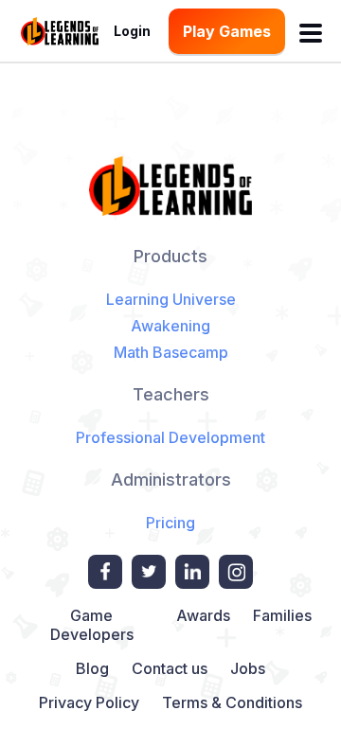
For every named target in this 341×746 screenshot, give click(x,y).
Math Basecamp (171, 352)
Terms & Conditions (232, 702)
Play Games (227, 31)
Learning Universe (171, 299)
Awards (203, 615)
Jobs (247, 668)
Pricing (170, 522)
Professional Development (170, 437)
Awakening (170, 325)
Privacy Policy (89, 702)
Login (132, 31)
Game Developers (92, 625)
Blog (92, 668)
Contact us (169, 668)
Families (282, 615)
